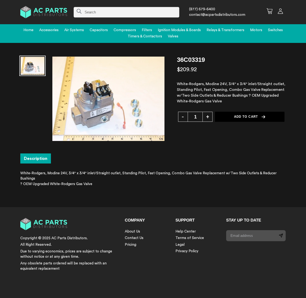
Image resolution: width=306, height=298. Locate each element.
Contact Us (134, 238)
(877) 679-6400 (202, 9)
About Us (132, 231)
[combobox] (126, 12)
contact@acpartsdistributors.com (217, 15)
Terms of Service (189, 238)
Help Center (185, 231)
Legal (180, 244)
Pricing (130, 244)
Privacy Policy (186, 251)
